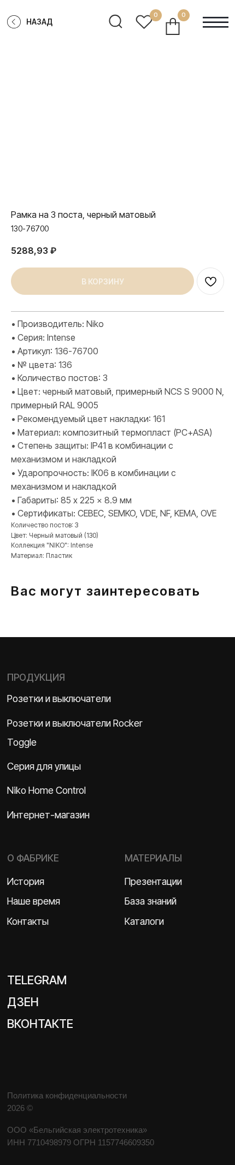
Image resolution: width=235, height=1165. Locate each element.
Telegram (37, 980)
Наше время (33, 901)
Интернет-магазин (48, 815)
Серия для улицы (44, 766)
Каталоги (144, 921)
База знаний (151, 901)
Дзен (23, 1002)
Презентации (153, 881)
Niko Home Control (46, 790)
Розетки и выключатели (59, 698)
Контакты (28, 921)
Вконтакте (40, 1024)
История (25, 881)
